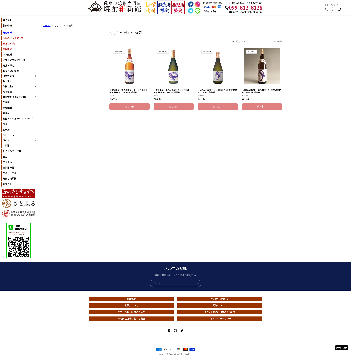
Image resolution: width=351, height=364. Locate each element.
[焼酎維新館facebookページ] (190, 4)
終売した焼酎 (10, 178)
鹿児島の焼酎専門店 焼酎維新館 (179, 354)
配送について (220, 305)
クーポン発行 (341, 348)
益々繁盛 (7, 92)
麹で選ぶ (7, 81)
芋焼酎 (6, 102)
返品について (131, 305)
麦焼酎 (6, 113)
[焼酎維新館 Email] (244, 12)
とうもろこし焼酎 (12, 151)
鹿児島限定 (8, 65)
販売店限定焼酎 (11, 71)
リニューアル (10, 173)
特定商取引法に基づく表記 (131, 318)
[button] (326, 9)
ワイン (19, 140)
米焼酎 (6, 145)
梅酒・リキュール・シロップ (17, 118)
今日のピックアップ (13, 38)
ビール (6, 129)
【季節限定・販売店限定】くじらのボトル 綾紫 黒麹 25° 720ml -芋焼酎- (173, 91)
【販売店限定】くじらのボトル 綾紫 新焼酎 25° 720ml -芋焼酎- (217, 91)
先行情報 (7, 32)
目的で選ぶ (19, 76)
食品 (5, 156)
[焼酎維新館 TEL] (244, 5)
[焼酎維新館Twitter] (190, 11)
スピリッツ (8, 135)
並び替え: (236, 42)
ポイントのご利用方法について (220, 312)
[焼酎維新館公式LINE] (197, 11)
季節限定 (7, 49)
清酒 (5, 124)
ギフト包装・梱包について (131, 312)
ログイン (7, 20)
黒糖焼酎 (7, 108)
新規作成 (7, 25)
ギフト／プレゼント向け (15, 60)
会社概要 (131, 299)
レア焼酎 (7, 54)
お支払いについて (219, 299)
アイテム (7, 162)
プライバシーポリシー (219, 318)
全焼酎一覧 (8, 167)
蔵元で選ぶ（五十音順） (19, 97)
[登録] (198, 283)
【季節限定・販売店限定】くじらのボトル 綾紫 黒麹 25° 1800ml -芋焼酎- (128, 91)
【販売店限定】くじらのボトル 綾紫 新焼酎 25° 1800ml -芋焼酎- (261, 91)
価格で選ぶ (19, 86)
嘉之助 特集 (9, 43)
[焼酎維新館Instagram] (197, 4)
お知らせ (7, 184)
